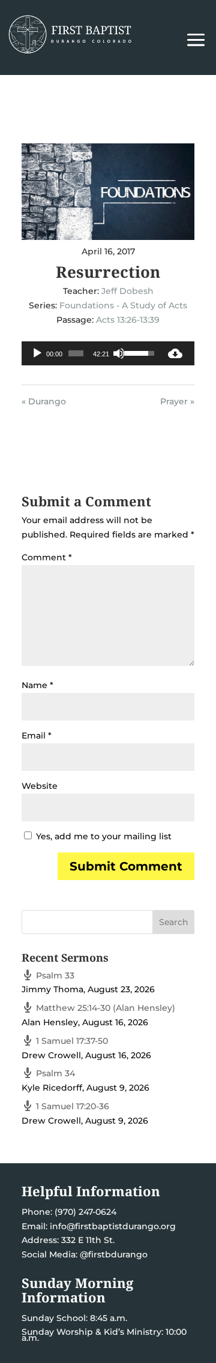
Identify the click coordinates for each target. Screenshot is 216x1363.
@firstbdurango (114, 1254)
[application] (89, 353)
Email (37, 735)
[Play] (37, 353)
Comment (47, 557)
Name (37, 685)
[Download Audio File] (175, 353)
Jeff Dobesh (127, 291)
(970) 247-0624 (84, 1211)
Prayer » (177, 401)
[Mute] (119, 353)
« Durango (44, 401)
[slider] (75, 353)
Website (40, 785)
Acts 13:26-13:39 (128, 319)
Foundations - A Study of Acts (123, 305)
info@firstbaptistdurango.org (113, 1226)
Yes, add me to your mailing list (103, 836)
